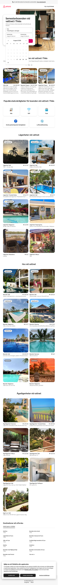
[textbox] (12, 36)
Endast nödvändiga (28, 575)
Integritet (26, 582)
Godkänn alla (11, 575)
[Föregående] (26, 65)
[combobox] (19, 31)
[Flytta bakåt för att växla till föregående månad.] (8, 40)
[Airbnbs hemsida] (7, 6)
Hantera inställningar (44, 575)
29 (23, 59)
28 (20, 59)
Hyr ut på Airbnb (49, 6)
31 (8, 62)
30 (26, 59)
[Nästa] (31, 65)
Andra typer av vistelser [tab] (9, 526)
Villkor (32, 582)
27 (17, 59)
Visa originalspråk (41, 2)
